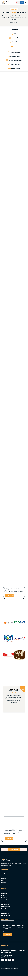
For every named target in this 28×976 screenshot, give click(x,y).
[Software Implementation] (14, 60)
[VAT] (14, 34)
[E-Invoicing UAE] (14, 68)
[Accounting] (14, 30)
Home (11, 22)
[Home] (5, 2)
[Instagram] (9, 960)
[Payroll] (14, 46)
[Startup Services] (14, 64)
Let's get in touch (10, 595)
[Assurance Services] (14, 52)
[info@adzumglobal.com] (2, 957)
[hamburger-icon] (26, 2)
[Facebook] (2, 960)
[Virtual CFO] (14, 42)
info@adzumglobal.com (9, 957)
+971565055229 (7, 955)
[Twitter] (6, 960)
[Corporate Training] (14, 56)
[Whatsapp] (13, 960)
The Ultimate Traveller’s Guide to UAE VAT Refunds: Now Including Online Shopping (13, 927)
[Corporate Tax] (14, 38)
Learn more (7, 934)
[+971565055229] (2, 955)
